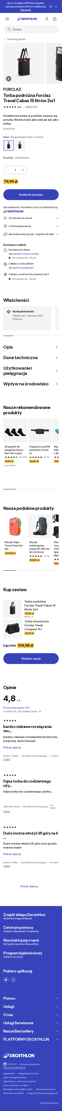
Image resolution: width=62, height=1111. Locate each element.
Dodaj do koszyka (31, 194)
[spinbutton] (15, 170)
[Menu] (7, 19)
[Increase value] (23, 170)
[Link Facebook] (6, 979)
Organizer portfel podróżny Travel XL (40, 450)
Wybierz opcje (31, 658)
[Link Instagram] (13, 979)
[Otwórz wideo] (8, 78)
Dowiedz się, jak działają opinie (20, 711)
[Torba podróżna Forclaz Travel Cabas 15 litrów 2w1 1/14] (24, 63)
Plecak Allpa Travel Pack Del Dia (14, 545)
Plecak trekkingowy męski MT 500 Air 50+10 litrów (39, 547)
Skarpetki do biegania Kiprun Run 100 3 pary (14, 450)
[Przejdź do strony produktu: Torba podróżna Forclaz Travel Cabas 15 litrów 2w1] (12, 609)
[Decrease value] (7, 170)
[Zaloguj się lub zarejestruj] (47, 19)
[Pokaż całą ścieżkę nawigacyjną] (4, 39)
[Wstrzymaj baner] (50, 6)
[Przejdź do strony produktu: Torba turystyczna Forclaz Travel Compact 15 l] (12, 628)
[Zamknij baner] (56, 6)
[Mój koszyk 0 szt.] (55, 19)
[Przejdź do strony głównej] (27, 18)
